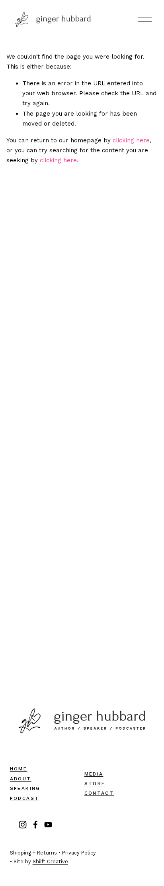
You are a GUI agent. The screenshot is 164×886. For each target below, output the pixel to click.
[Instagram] (23, 825)
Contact (99, 793)
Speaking (25, 788)
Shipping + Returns (33, 853)
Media (93, 774)
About (20, 779)
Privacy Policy (79, 853)
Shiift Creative (50, 861)
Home (18, 769)
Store (94, 783)
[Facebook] (35, 825)
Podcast (24, 798)
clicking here (131, 140)
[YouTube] (48, 825)
